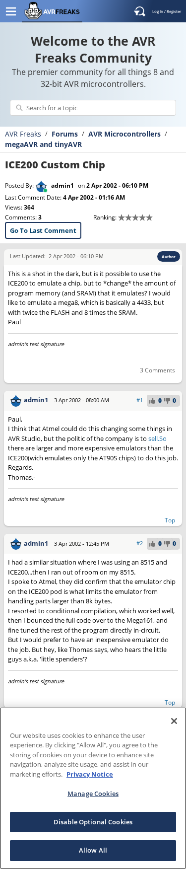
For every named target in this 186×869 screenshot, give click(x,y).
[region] (93, 788)
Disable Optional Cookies (93, 821)
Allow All (93, 850)
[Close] (174, 721)
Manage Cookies (93, 793)
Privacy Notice (89, 774)
